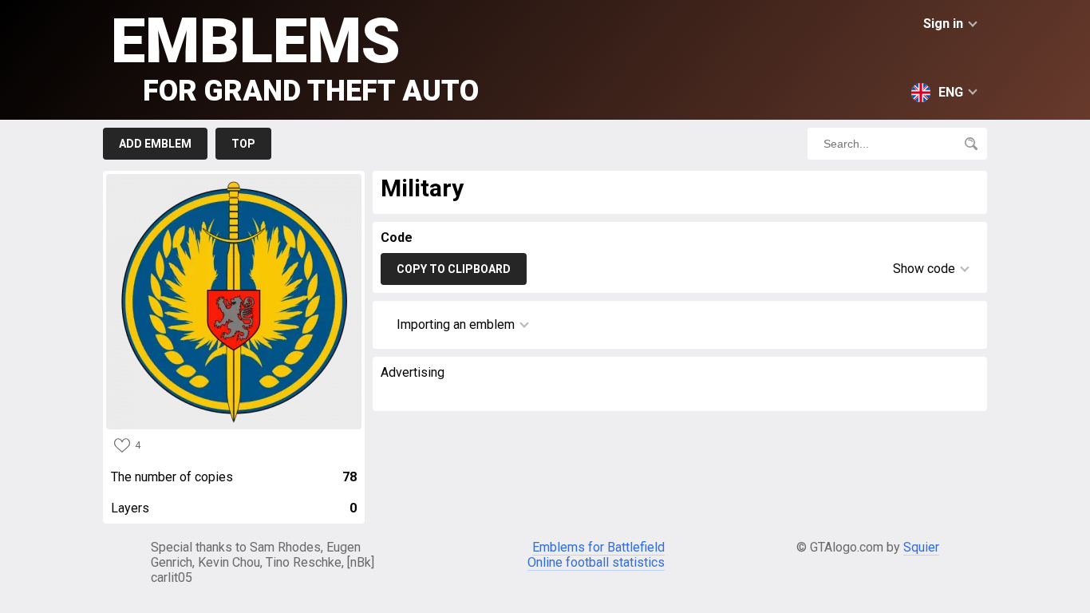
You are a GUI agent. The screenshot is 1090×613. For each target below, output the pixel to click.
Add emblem (155, 143)
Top (243, 143)
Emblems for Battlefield (598, 547)
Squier (921, 547)
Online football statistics (596, 562)
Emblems (295, 56)
